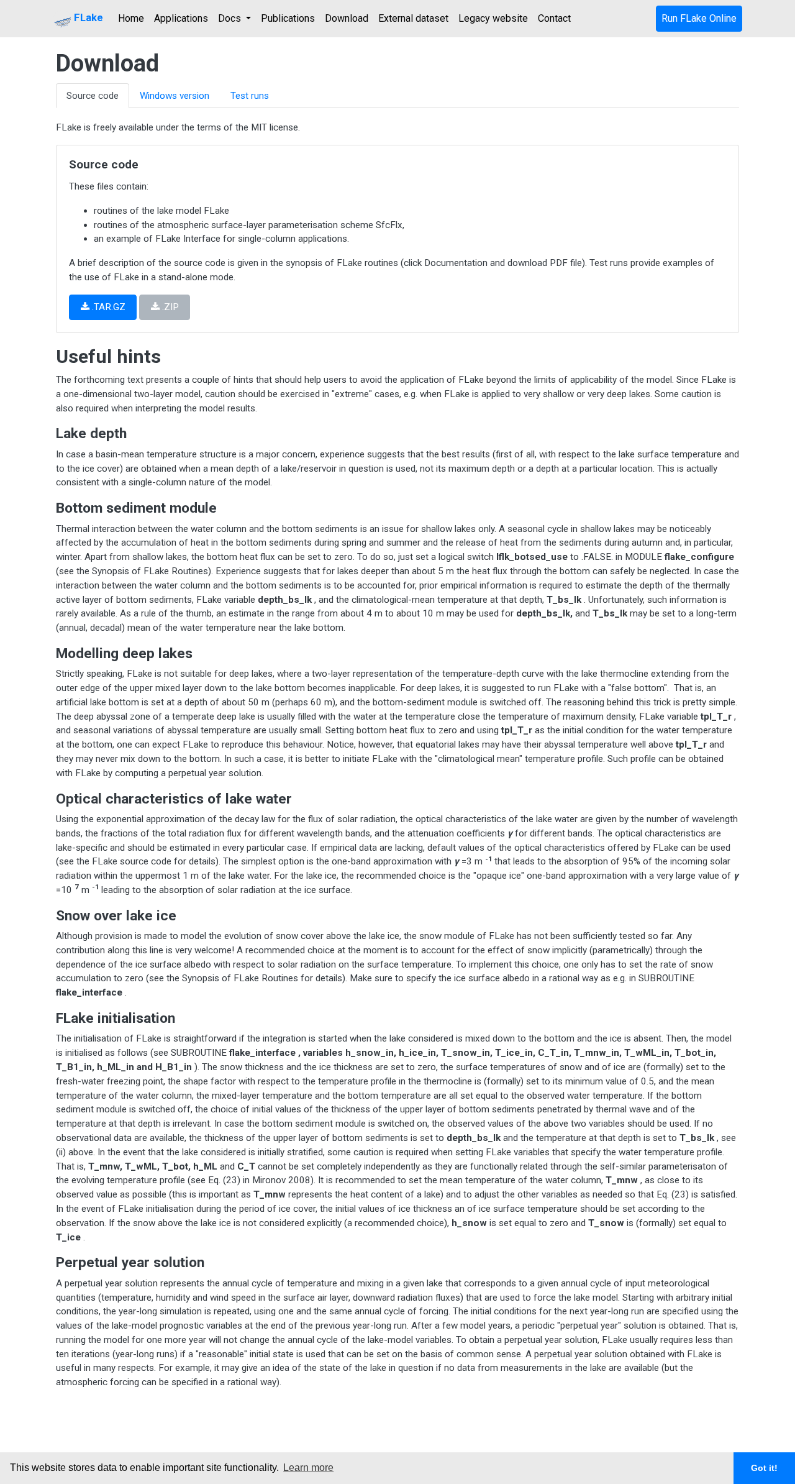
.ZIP (169, 307)
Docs (230, 18)
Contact (554, 18)
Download (346, 18)
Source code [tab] (92, 95)
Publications (288, 18)
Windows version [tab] (174, 95)
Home (131, 18)
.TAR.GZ (107, 307)
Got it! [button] (764, 1468)
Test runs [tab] (249, 95)
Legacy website (493, 18)
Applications (181, 18)
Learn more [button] (308, 1467)
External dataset (413, 18)
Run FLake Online (699, 18)
